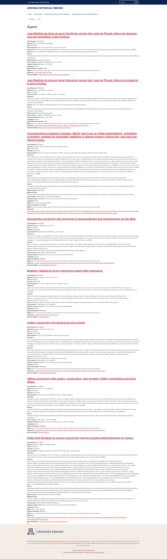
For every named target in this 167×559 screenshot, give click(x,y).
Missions (66, 75)
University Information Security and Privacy (83, 550)
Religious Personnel (64, 430)
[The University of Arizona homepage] (38, 2)
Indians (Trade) (49, 315)
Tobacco (92, 211)
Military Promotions (64, 213)
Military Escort (122, 517)
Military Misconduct (47, 213)
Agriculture (46, 522)
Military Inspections (76, 213)
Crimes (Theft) (73, 211)
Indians (52, 517)
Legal (40, 522)
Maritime (41, 265)
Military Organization (120, 211)
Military (41, 75)
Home (30, 14)
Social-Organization (58, 75)
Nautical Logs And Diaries (78, 263)
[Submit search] (137, 2)
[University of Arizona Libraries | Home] (45, 531)
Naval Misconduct (109, 263)
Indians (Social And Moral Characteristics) (53, 263)
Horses (43, 517)
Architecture (58, 522)
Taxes (79, 211)
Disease (103, 517)
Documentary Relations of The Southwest (57, 14)
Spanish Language (132, 211)
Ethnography (48, 75)
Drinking (55, 213)
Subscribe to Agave (28, 523)
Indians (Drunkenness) (34, 213)
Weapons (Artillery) (112, 517)
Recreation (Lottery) (107, 213)
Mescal (98, 213)
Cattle (48, 517)
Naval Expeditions (99, 430)
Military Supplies (46, 211)
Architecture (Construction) (75, 517)
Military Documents (50, 265)
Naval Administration (92, 263)
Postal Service (88, 517)
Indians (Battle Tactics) (89, 213)
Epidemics (60, 125)
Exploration (67, 128)
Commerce (37, 263)
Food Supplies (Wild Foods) (35, 519)
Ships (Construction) (51, 430)
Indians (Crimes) (109, 211)
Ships (68, 263)
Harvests (66, 125)
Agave (50, 72)
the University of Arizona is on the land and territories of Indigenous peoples (67, 541)
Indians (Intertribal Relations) (60, 211)
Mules (39, 517)
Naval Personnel (87, 371)
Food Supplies (99, 211)
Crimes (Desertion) (47, 371)
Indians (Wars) (52, 125)
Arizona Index (38, 14)
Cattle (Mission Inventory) (77, 125)
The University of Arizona (97, 552)
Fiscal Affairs (85, 211)
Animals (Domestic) (60, 517)
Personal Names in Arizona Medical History (85, 14)
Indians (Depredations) (41, 72)
